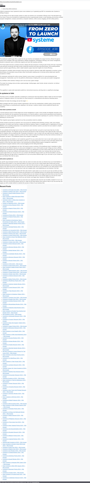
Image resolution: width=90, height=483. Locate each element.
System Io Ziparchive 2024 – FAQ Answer (13, 203)
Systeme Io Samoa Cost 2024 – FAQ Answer (14, 233)
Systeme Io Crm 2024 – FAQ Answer (12, 240)
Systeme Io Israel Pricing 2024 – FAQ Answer (14, 265)
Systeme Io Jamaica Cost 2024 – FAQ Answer (15, 297)
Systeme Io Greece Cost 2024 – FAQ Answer (14, 191)
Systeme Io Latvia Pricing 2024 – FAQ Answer (15, 235)
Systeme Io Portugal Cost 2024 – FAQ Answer (15, 189)
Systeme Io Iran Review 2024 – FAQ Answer (14, 450)
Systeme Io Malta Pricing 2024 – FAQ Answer (14, 279)
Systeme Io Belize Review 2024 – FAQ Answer (15, 270)
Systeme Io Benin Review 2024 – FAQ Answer (15, 232)
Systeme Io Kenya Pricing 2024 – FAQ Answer (15, 403)
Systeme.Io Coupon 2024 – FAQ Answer (13, 472)
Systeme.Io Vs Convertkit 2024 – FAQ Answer (15, 230)
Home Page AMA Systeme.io (10, 8)
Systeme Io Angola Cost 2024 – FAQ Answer (14, 299)
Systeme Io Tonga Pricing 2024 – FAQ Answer (15, 272)
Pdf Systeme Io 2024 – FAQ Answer (12, 314)
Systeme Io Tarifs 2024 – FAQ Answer (13, 264)
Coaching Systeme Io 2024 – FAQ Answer (14, 378)
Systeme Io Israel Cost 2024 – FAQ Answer (14, 447)
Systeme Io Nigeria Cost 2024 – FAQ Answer (14, 449)
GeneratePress (35, 482)
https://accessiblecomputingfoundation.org (11, 2)
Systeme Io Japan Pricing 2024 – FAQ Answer (15, 326)
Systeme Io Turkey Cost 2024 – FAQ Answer (14, 242)
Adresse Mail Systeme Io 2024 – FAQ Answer (15, 442)
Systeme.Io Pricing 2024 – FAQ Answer (13, 215)
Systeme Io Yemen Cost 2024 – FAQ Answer (14, 274)
